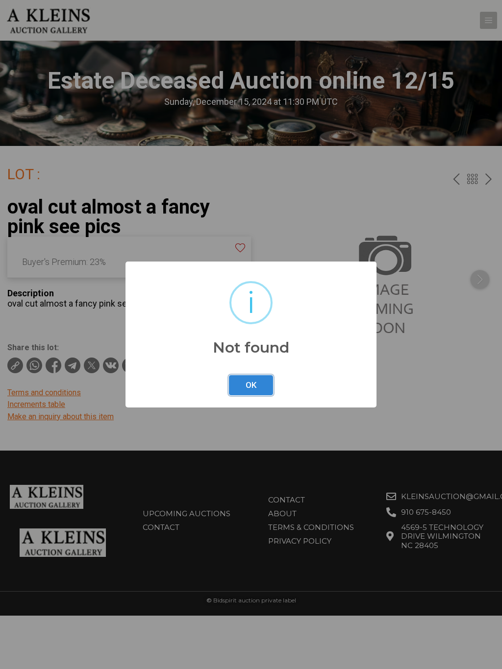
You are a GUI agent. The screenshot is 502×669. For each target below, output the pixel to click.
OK (251, 385)
